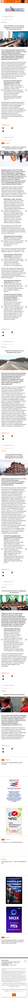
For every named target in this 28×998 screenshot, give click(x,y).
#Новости (3, 22)
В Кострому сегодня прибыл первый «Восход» (11, 763)
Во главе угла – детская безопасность (12, 842)
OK (14, 994)
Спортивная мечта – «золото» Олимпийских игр (14, 862)
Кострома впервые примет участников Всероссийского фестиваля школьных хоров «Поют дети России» (12, 941)
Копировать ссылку (6, 19)
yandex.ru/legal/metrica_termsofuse (16, 990)
